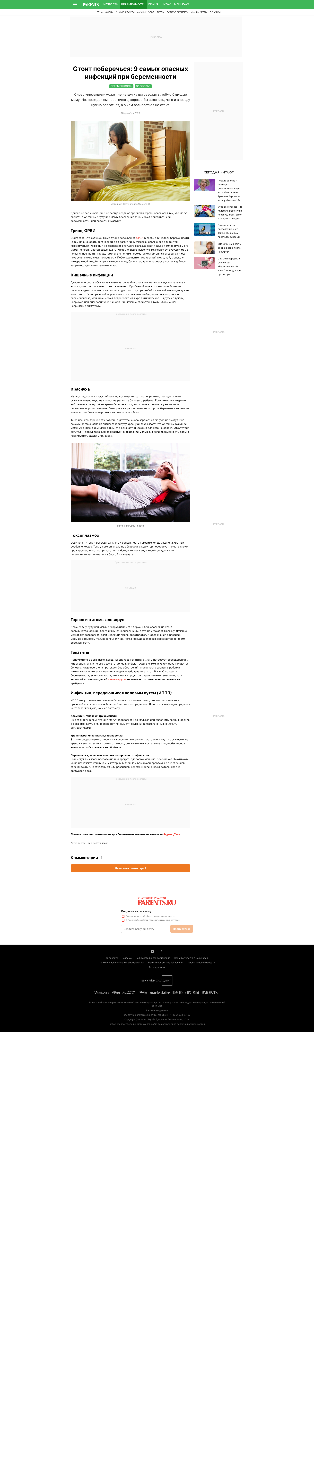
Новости (111, 4)
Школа (166, 4)
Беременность (133, 4)
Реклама (127, 958)
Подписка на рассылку (136, 911)
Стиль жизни (105, 12)
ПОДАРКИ (215, 12)
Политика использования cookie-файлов (121, 962)
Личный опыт (145, 12)
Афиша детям (199, 12)
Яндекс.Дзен (171, 834)
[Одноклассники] (161, 951)
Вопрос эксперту (177, 12)
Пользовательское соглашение (153, 958)
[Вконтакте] (152, 951)
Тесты (160, 12)
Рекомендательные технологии (165, 962)
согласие (135, 916)
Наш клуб (182, 4)
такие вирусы (117, 679)
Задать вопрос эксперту (201, 962)
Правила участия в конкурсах (191, 958)
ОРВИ (139, 237)
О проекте (112, 958)
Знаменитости (125, 12)
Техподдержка (157, 967)
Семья (153, 4)
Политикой (133, 920)
